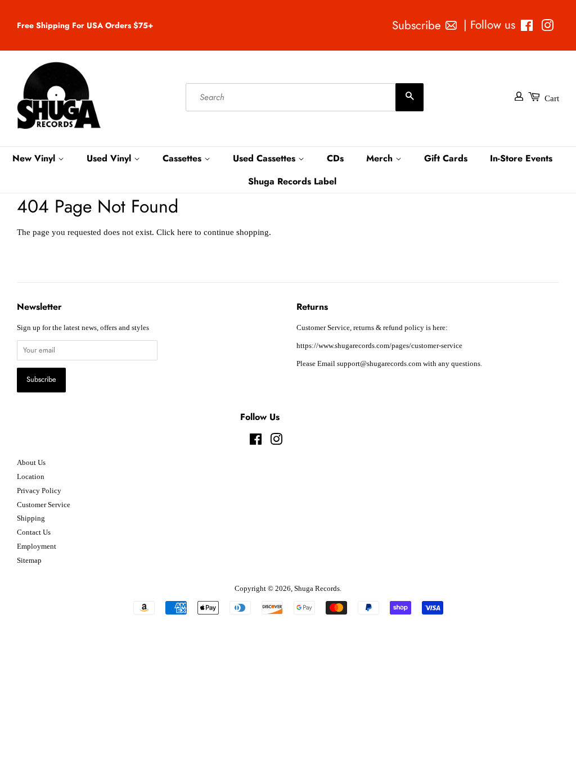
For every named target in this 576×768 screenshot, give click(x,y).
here (184, 232)
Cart (551, 98)
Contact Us (34, 532)
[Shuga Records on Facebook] (526, 27)
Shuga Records (317, 589)
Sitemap (29, 560)
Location (30, 477)
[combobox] (305, 97)
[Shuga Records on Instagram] (547, 27)
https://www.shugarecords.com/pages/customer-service (379, 346)
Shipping (31, 518)
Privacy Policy (39, 491)
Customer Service (43, 505)
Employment (36, 546)
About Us (31, 463)
